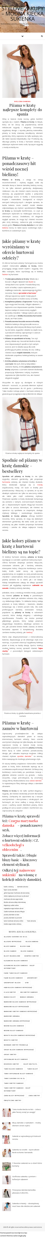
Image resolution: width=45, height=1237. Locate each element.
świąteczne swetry (12, 1100)
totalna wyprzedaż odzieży (12, 924)
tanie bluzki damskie (13, 1069)
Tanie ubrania (31, 921)
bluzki (31, 282)
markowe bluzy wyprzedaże (16, 1006)
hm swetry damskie (29, 992)
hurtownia (6, 482)
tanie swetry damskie (14, 1083)
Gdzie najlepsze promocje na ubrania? (16, 896)
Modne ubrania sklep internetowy (15, 902)
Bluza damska (32, 941)
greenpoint (32, 978)
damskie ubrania (22, 887)
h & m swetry (10, 992)
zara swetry (34, 1095)
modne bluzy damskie (13, 1030)
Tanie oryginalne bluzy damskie (18, 1073)
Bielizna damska (22, 101)
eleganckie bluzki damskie (16, 960)
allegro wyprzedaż (12, 941)
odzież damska (35, 780)
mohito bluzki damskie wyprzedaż (19, 1035)
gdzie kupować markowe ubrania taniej (16, 893)
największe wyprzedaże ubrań (13, 908)
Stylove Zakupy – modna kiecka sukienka (23, 13)
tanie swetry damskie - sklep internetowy (17, 1089)
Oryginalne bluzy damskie (16, 1059)
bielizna (5, 228)
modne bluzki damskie (14, 1026)
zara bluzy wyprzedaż (14, 1095)
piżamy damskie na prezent (13, 918)
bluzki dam (25, 946)
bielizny (30, 632)
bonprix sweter (32, 956)
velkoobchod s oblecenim (13, 847)
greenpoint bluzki (12, 982)
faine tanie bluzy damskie (16, 973)
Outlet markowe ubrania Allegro (14, 912)
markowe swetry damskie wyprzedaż (20, 1011)
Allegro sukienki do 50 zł (15, 937)
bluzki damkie (10, 951)
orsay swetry (10, 1054)
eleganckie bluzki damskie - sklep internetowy (19, 967)
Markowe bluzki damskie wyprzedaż (20, 1002)
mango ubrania (27, 997)
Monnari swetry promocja (16, 1045)
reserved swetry (11, 1064)
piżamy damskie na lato (11, 915)
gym (27, 982)
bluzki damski (27, 951)
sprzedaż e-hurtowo (27, 293)
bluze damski (10, 946)
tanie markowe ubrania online (13, 921)
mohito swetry (11, 1040)
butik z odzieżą (9, 887)
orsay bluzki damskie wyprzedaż (19, 1049)
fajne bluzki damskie (13, 978)
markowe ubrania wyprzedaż (13, 899)
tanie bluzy (32, 1069)
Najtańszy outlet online (11, 905)
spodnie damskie (24, 756)
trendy (40, 485)
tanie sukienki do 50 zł (14, 1078)
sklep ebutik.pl (30, 1064)
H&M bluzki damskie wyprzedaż (18, 987)
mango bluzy (10, 997)
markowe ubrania (12, 1016)
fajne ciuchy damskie (10, 890)
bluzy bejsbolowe (12, 956)
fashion (5, 274)
